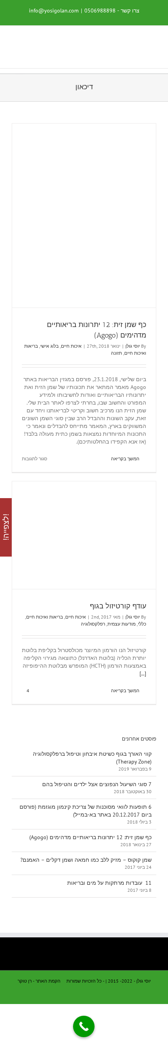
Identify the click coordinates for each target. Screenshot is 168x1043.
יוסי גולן (132, 346)
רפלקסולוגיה (93, 624)
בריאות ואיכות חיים (44, 617)
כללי (142, 624)
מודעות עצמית (121, 624)
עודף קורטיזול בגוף (118, 606)
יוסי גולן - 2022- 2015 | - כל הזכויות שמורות (108, 981)
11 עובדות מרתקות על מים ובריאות (109, 882)
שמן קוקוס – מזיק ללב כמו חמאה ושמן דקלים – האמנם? (86, 859)
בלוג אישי (49, 346)
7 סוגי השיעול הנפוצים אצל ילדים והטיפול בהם (97, 784)
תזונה (116, 353)
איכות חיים (71, 346)
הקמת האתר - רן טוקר (39, 981)
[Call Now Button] (84, 1026)
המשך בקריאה (126, 458)
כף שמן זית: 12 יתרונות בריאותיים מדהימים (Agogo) (90, 837)
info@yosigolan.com (54, 10)
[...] (142, 673)
